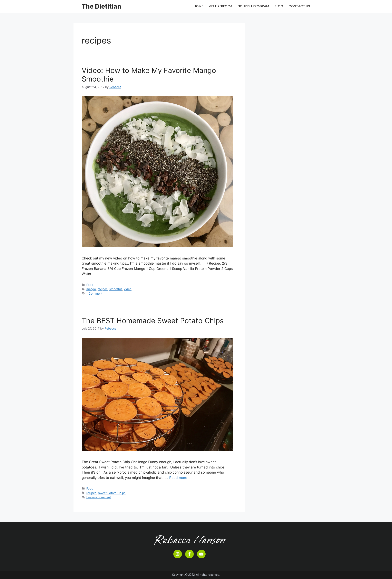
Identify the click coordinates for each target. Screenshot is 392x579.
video (127, 289)
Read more (178, 478)
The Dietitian (101, 6)
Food (89, 284)
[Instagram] (177, 554)
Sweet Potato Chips (112, 493)
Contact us (299, 6)
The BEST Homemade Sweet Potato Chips (153, 320)
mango (91, 289)
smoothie (115, 289)
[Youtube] (201, 554)
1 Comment (94, 293)
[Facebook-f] (189, 554)
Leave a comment (98, 497)
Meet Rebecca (220, 6)
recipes (103, 289)
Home (198, 6)
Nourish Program (253, 6)
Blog (278, 6)
